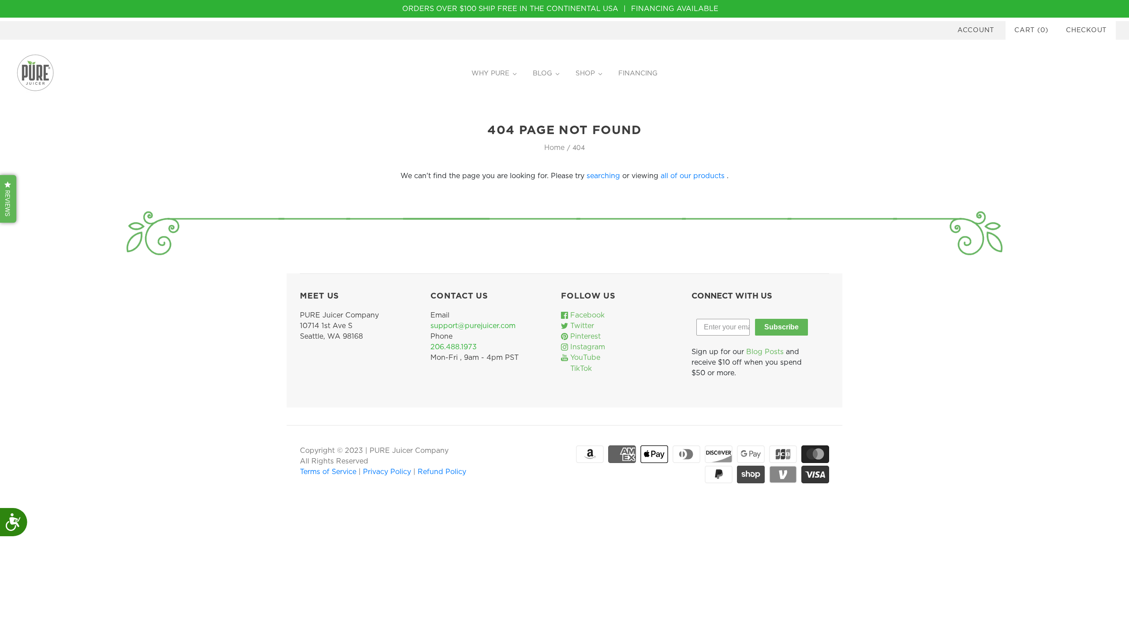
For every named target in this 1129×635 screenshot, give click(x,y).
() (1031, 30)
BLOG (542, 73)
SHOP (585, 73)
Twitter (581, 325)
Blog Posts (765, 351)
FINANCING (638, 73)
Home (554, 147)
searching (603, 175)
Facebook (586, 315)
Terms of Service (329, 471)
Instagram (586, 347)
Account (975, 30)
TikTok (580, 368)
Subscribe (781, 327)
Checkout (1086, 30)
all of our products (693, 175)
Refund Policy (442, 471)
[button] (8, 199)
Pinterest (584, 336)
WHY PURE (490, 73)
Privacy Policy (388, 471)
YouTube (584, 357)
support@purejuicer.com (473, 325)
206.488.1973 (453, 347)
